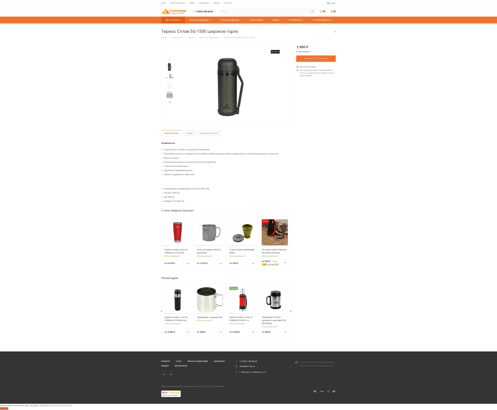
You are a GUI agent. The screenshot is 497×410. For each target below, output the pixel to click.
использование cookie (61, 405)
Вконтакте (164, 374)
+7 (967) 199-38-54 (204, 11)
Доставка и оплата (209, 133)
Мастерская (181, 366)
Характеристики (171, 133)
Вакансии (219, 361)
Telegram (170, 374)
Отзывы (189, 133)
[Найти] (312, 11)
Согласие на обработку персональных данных (316, 362)
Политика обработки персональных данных (315, 366)
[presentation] (169, 58)
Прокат (165, 366)
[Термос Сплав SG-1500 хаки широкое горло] (230, 87)
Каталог (165, 361)
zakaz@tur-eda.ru (247, 366)
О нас (179, 361)
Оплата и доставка (198, 361)
